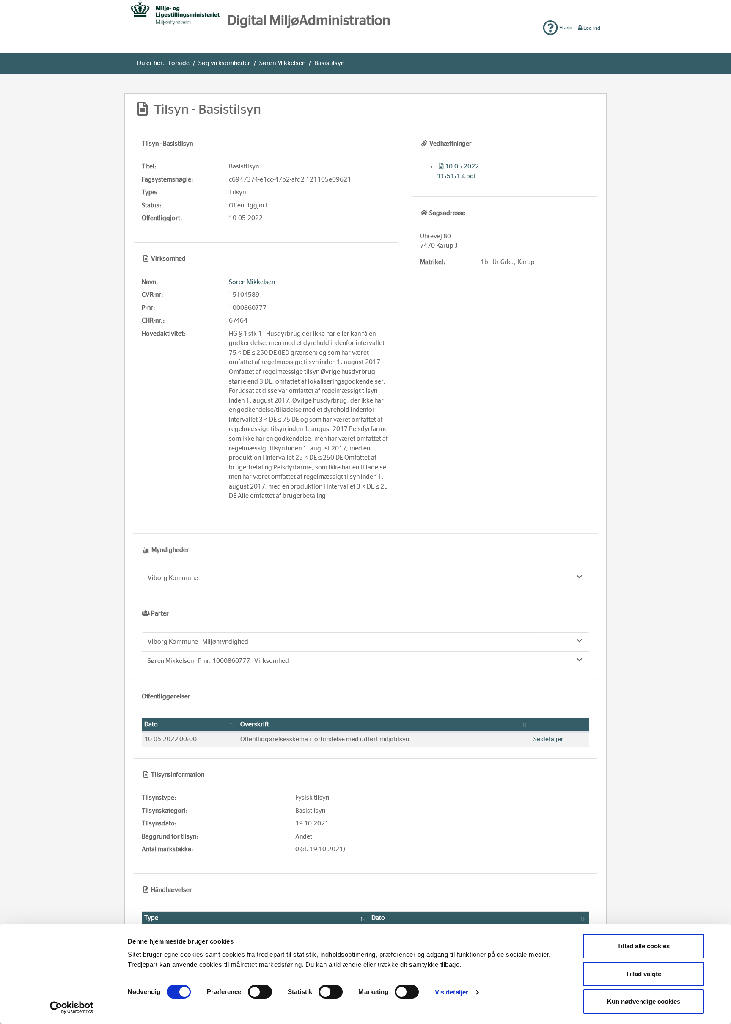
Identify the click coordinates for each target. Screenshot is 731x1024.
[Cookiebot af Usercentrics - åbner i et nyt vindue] (72, 1007)
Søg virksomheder (224, 63)
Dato (151, 724)
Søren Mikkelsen (282, 63)
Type (151, 918)
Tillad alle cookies (643, 945)
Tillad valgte (643, 973)
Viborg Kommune (173, 578)
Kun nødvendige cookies (643, 1001)
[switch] (260, 992)
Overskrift (254, 724)
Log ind (591, 27)
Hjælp (565, 27)
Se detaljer (548, 739)
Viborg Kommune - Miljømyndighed (198, 642)
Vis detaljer (451, 992)
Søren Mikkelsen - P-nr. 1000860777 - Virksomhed (218, 661)
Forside (179, 63)
